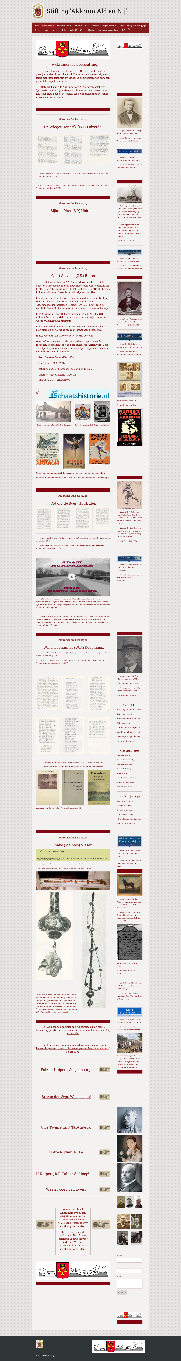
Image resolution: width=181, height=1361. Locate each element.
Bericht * (120, 1276)
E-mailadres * (121, 1266)
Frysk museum (62, 1012)
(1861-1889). (134, 325)
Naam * (119, 1256)
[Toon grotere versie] (47, 149)
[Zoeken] (129, 29)
